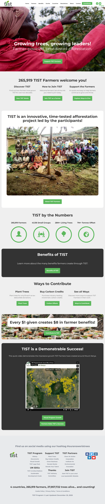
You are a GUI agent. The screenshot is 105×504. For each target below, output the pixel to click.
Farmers (33, 3)
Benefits (41, 3)
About (72, 3)
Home (27, 3)
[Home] (6, 3)
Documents (35, 459)
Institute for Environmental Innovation (70, 464)
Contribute (87, 3)
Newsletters (64, 3)
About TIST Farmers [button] (52, 201)
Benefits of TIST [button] (52, 270)
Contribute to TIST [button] (52, 333)
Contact (78, 3)
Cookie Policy (40, 491)
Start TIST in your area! (70, 473)
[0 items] (101, 3)
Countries (55, 3)
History (34, 456)
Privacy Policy (50, 491)
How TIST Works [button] (22, 98)
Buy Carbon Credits (52, 459)
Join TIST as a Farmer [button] (53, 98)
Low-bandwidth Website (69, 476)
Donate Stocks (52, 464)
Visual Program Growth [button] (52, 417)
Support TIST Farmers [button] (52, 61)
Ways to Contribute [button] (82, 303)
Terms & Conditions (63, 491)
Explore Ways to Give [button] (82, 98)
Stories (48, 3)
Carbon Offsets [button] (52, 303)
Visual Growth (35, 461)
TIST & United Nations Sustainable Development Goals (34, 473)
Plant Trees (52, 456)
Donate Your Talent (52, 466)
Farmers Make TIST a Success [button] (52, 424)
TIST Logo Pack (35, 464)
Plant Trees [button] (22, 303)
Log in (97, 4)
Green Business (52, 461)
